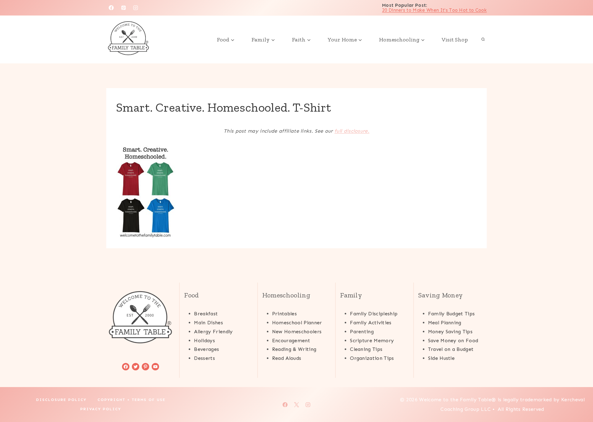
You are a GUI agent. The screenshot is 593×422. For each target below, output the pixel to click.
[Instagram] (136, 8)
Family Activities (370, 323)
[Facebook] (111, 8)
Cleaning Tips (366, 349)
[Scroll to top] (579, 398)
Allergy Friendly (213, 332)
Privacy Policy (100, 409)
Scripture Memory (372, 340)
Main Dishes (208, 323)
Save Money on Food (453, 340)
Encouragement (291, 340)
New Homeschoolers (297, 332)
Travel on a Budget (451, 349)
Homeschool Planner (297, 323)
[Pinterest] (123, 8)
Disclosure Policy (61, 400)
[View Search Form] (483, 39)
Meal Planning (444, 323)
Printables (284, 314)
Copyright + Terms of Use (132, 400)
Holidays (204, 340)
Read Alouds (286, 358)
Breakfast (206, 314)
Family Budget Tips (451, 314)
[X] (296, 405)
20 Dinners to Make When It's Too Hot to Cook (434, 10)
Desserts (204, 358)
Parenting (362, 332)
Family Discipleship (373, 314)
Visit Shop (455, 39)
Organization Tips (372, 358)
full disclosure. (351, 131)
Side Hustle (441, 358)
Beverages (206, 349)
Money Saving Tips (450, 332)
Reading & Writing (294, 349)
